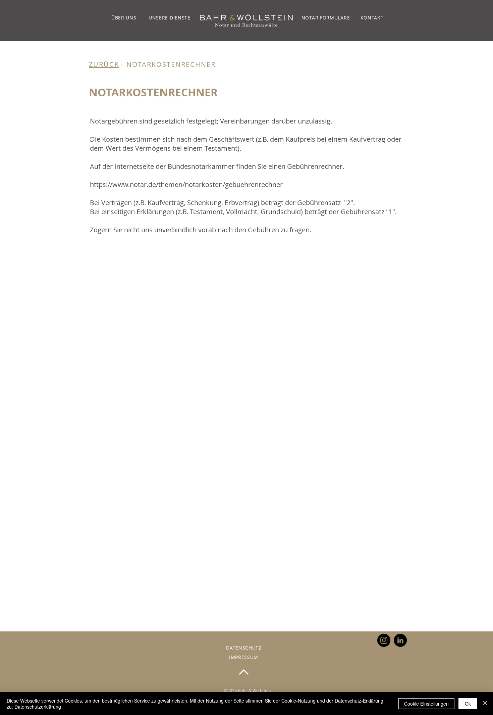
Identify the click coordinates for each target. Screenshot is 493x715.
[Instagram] (383, 640)
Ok (468, 703)
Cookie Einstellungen (426, 703)
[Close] (485, 704)
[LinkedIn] (400, 640)
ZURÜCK (104, 64)
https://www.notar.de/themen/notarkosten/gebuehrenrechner (186, 184)
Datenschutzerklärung (37, 706)
